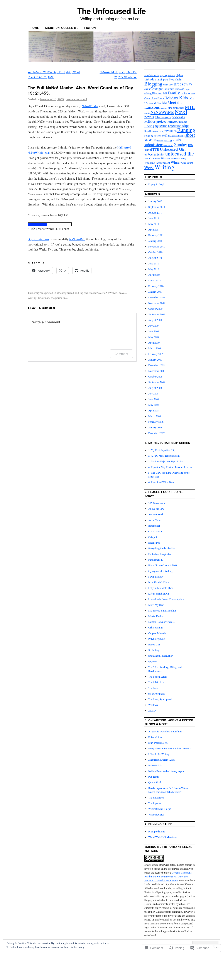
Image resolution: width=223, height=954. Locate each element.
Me (164, 102)
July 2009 (153, 325)
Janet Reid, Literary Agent (161, 759)
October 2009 (155, 308)
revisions (170, 130)
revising (160, 130)
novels (123, 293)
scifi (164, 135)
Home (34, 28)
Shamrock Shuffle (176, 135)
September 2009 (156, 314)
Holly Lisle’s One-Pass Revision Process (169, 748)
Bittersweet (154, 525)
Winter (176, 162)
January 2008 (155, 427)
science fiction (152, 135)
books (165, 84)
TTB (155, 149)
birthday (150, 79)
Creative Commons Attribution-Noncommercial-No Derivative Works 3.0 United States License (168, 876)
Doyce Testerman (38, 239)
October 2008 (155, 376)
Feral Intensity (155, 559)
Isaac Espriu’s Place (158, 582)
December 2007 (156, 433)
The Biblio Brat (156, 682)
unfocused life (179, 153)
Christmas (168, 89)
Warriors (165, 158)
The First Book (156, 797)
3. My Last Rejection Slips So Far (165, 461)
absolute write (151, 75)
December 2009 (156, 297)
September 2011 (156, 207)
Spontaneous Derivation (160, 655)
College (185, 88)
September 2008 (156, 382)
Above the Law (156, 508)
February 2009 (156, 354)
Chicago (156, 88)
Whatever (153, 705)
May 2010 (153, 269)
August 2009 (155, 320)
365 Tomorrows (156, 503)
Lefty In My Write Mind (160, 588)
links (191, 98)
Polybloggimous (156, 638)
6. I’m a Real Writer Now (161, 482)
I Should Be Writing (158, 754)
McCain (158, 103)
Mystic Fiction (155, 616)
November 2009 (156, 303)
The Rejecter (154, 803)
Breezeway (94, 293)
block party (162, 79)
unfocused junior (154, 154)
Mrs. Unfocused (176, 107)
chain (147, 88)
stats (177, 140)
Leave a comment (76, 99)
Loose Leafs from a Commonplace (166, 599)
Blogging (153, 83)
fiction (185, 92)
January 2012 (155, 201)
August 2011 (155, 212)
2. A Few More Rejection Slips (164, 455)
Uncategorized (65, 293)
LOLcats (148, 103)
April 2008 (154, 410)
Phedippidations (156, 831)
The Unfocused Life (111, 10)
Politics (150, 121)
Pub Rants (153, 776)
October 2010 (155, 252)
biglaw (179, 75)
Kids (183, 97)
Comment (121, 354)
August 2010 (155, 257)
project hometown (168, 121)
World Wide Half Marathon (162, 837)
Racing (149, 125)
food (193, 93)
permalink (61, 298)
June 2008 (153, 399)
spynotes (152, 661)
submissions (154, 144)
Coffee (178, 88)
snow (160, 140)
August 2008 (155, 387)
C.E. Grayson (155, 531)
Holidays (171, 97)
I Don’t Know (155, 576)
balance (171, 75)
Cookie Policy (77, 947)
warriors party (178, 158)
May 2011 (153, 224)
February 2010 (156, 286)
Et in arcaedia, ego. (158, 742)
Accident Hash (156, 514)
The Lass (153, 688)
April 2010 (154, 274)
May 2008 (153, 404)
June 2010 (153, 263)
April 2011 (154, 229)
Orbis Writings (156, 627)
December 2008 (156, 365)
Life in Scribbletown (158, 593)
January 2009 (155, 359)
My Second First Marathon (162, 610)
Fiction (90, 28)
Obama (160, 117)
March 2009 (154, 348)
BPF (171, 84)
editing (148, 93)
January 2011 (155, 240)
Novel (181, 111)
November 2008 (156, 371)
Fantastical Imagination (160, 554)
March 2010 (154, 280)
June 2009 (153, 331)
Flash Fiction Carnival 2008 (162, 565)
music (147, 112)
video (157, 158)
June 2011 (153, 218)
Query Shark (155, 782)
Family (174, 93)
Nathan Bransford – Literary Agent (166, 771)
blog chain (175, 79)
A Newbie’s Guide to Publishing (165, 731)
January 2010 (155, 291)
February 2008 (156, 421)
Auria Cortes (155, 520)
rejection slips (178, 125)
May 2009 (153, 337)
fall (165, 93)
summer (168, 145)
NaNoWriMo (90, 106)
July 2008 (153, 393)
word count (187, 162)
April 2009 (154, 342)
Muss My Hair (156, 604)
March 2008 (154, 416)
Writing (32, 298)
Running (186, 129)
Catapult (152, 537)
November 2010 (156, 246)
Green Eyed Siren (154, 98)
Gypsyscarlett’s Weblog (160, 571)
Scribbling (153, 650)
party (168, 117)
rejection (161, 125)
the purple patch (156, 693)
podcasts (178, 116)
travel (148, 149)
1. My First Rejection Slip (161, 450)
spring (168, 140)
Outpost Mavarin (157, 633)
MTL (190, 107)
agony (163, 75)
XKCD (152, 710)
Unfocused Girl (173, 149)
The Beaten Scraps (157, 676)
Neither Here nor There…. (162, 621)
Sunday (180, 144)
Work (149, 167)
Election (157, 93)
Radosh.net (154, 644)
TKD (190, 145)
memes (163, 107)
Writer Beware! (156, 814)
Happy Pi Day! (156, 184)
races (184, 122)
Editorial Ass (155, 737)
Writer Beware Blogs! (159, 808)
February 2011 (156, 235)
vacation (149, 158)
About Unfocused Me (61, 28)
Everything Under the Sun (161, 548)
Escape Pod (154, 542)
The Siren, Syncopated (160, 699)
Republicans (150, 130)
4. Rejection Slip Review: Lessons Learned (170, 467)
